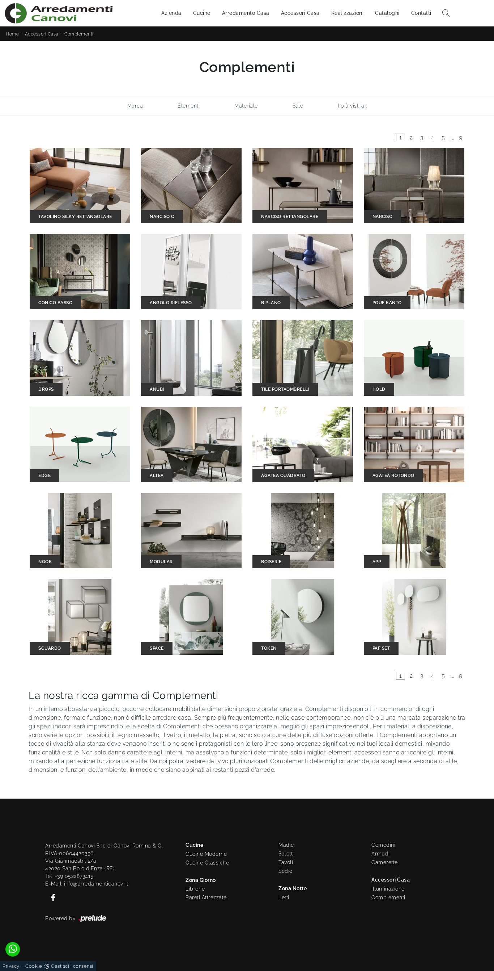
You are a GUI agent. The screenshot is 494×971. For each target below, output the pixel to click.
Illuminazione (388, 889)
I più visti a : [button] (352, 106)
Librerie (195, 889)
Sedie (285, 871)
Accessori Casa (300, 13)
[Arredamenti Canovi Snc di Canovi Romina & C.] (58, 13)
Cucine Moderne (206, 854)
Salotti (286, 854)
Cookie (33, 966)
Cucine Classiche (207, 863)
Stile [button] (298, 106)
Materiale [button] (246, 106)
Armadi (380, 854)
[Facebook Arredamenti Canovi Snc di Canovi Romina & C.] (51, 897)
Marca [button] (135, 106)
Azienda (171, 13)
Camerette (384, 862)
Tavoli (285, 862)
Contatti (421, 13)
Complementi (79, 34)
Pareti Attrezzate (206, 897)
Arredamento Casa (245, 13)
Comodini (383, 845)
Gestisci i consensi (72, 966)
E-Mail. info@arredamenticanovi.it (86, 884)
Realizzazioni (347, 13)
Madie (286, 845)
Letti (283, 897)
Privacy (11, 966)
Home (12, 34)
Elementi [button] (189, 106)
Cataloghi (387, 13)
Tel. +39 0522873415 (69, 876)
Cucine (201, 13)
